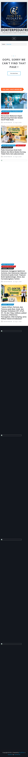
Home (3, 44)
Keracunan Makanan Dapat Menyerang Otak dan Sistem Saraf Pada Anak (12, 118)
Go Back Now (14, 73)
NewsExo (10, 754)
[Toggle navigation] (14, 38)
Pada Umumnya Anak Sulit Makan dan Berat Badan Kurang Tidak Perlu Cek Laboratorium (13, 152)
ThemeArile (17, 754)
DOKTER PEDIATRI (7, 122)
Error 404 (9, 44)
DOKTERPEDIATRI (14, 30)
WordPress (22, 752)
